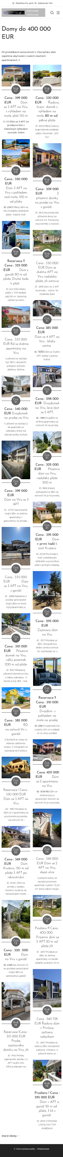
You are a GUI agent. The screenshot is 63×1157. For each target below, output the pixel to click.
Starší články (9, 1135)
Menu (58, 12)
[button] (51, 12)
